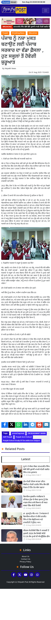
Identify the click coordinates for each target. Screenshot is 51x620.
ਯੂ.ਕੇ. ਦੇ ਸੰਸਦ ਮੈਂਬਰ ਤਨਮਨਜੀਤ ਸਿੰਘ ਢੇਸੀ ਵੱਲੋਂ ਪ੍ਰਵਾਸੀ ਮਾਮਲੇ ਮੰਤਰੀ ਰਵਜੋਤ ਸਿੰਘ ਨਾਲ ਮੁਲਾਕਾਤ (36, 469)
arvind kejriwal (18, 433)
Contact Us (25, 559)
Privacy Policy (25, 562)
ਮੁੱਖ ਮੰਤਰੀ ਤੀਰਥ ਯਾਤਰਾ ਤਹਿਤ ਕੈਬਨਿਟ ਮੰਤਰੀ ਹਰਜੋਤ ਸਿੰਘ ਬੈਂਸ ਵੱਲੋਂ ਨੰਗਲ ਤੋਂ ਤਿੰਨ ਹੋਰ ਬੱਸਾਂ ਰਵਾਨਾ (36, 484)
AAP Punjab (7, 437)
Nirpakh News (10, 68)
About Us (25, 556)
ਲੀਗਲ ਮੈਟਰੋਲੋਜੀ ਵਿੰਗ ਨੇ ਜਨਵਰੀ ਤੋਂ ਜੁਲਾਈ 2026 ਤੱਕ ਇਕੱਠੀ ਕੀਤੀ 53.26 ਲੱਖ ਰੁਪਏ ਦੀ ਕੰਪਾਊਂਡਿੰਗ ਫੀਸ (36, 533)
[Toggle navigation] (45, 10)
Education (33, 33)
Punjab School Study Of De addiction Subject (21, 441)
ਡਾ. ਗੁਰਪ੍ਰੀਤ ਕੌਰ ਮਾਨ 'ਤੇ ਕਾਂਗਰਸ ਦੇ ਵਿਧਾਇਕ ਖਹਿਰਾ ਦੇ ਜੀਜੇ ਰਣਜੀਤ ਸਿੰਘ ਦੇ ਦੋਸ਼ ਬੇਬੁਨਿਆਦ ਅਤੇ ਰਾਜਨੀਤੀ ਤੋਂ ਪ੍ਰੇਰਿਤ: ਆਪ (36, 518)
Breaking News (18, 33)
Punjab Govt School (24, 437)
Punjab (5, 33)
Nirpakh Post (23, 582)
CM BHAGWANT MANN (37, 433)
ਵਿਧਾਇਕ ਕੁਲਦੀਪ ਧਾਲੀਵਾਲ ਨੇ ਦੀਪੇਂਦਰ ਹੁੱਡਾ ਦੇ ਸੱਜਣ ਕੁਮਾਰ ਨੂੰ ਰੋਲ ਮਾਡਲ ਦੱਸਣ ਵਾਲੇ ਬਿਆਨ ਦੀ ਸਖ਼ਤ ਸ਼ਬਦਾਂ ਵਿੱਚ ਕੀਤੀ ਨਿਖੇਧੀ (35, 501)
